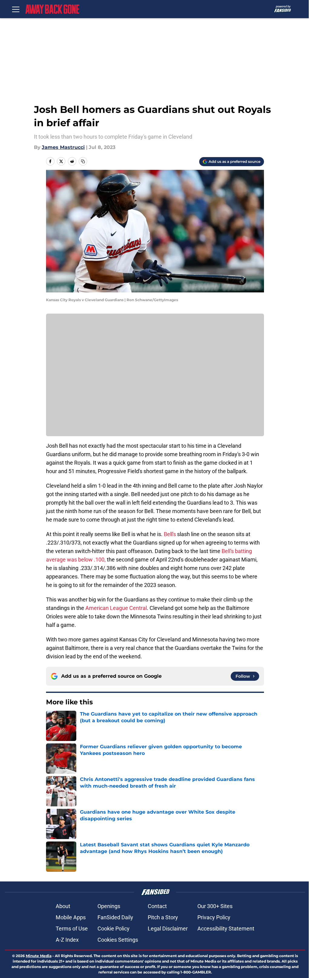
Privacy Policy (213, 917)
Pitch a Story (163, 917)
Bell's (170, 534)
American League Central (116, 608)
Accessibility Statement (225, 928)
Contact (157, 906)
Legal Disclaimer (168, 928)
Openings (108, 906)
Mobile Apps (71, 917)
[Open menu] (15, 9)
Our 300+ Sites (214, 906)
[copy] (83, 161)
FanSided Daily (115, 917)
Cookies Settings (117, 940)
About (63, 906)
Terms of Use (72, 928)
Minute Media (38, 955)
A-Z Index (67, 940)
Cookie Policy (113, 928)
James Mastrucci (63, 147)
